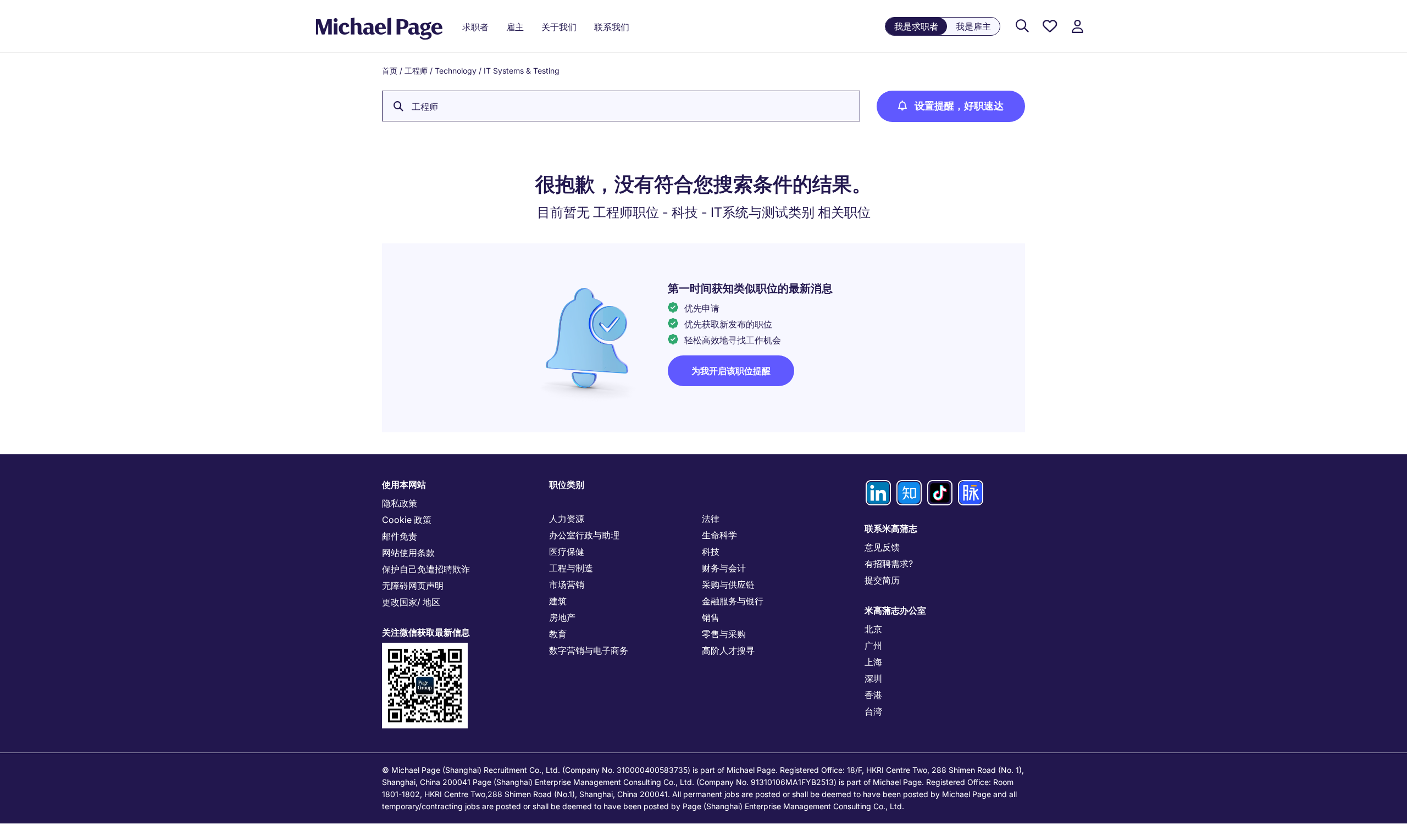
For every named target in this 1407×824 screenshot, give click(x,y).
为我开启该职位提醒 (731, 370)
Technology (456, 70)
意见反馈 (882, 547)
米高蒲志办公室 (895, 610)
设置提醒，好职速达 (959, 106)
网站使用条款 (408, 552)
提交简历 (882, 580)
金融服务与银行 (732, 600)
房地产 (562, 617)
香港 (873, 694)
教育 (558, 633)
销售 (710, 617)
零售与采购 (724, 633)
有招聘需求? (889, 563)
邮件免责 (399, 536)
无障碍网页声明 (413, 585)
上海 (873, 661)
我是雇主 (973, 26)
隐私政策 (399, 503)
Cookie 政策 (406, 519)
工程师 (416, 70)
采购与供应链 (728, 584)
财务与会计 (724, 568)
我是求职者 (916, 26)
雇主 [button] (515, 26)
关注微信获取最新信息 (426, 632)
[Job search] (1022, 26)
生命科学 (719, 535)
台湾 (873, 711)
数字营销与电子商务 (588, 650)
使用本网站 (404, 484)
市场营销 (566, 584)
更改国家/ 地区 (411, 602)
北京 (873, 628)
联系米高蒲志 (891, 528)
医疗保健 (566, 551)
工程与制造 (571, 568)
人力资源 (566, 518)
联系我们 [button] (611, 26)
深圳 (873, 678)
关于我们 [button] (559, 26)
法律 (710, 518)
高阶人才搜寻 (728, 650)
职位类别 (566, 484)
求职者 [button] (475, 26)
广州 (873, 645)
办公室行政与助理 (584, 535)
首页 (389, 70)
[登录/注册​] (1077, 26)
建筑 (558, 600)
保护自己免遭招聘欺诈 (426, 569)
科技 (710, 551)
